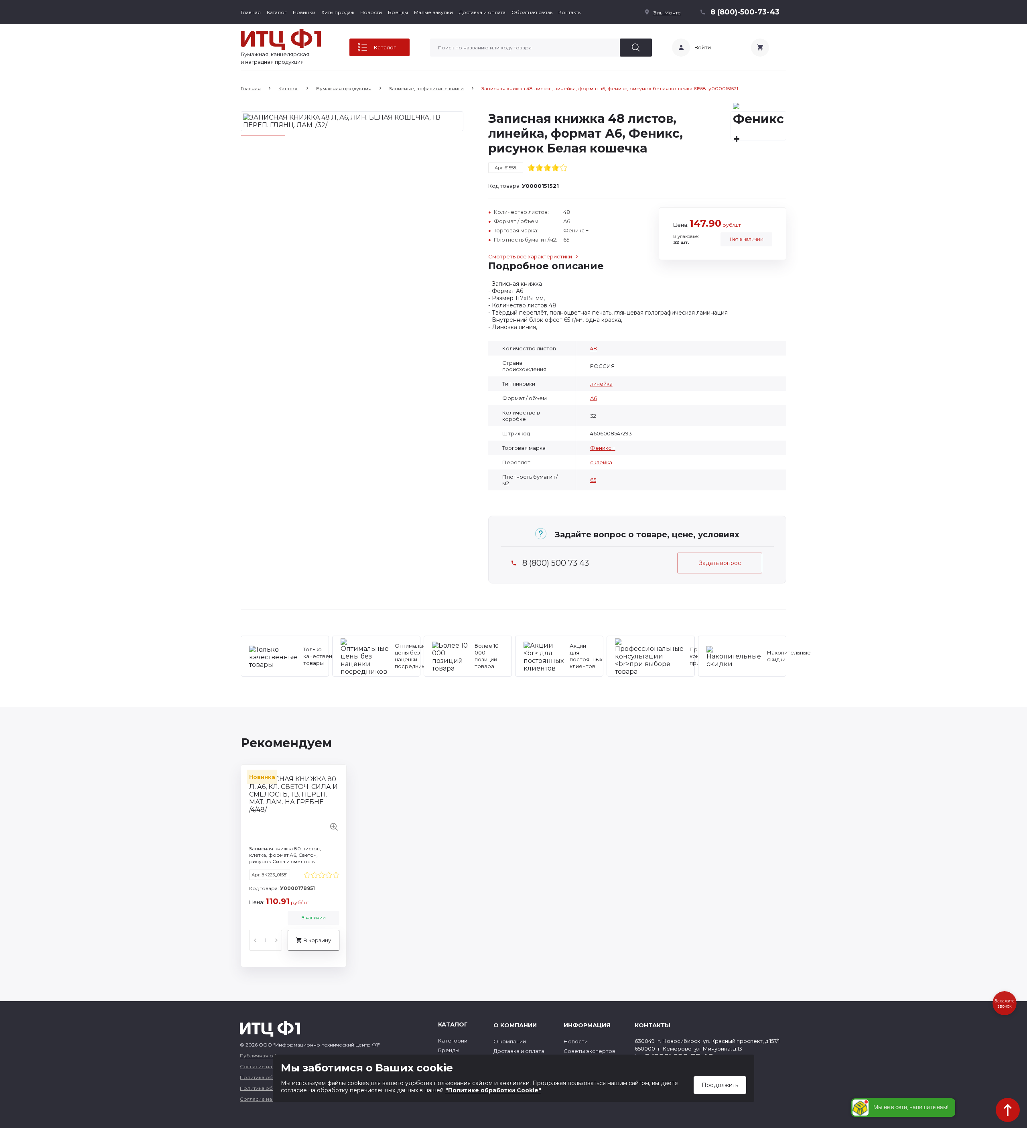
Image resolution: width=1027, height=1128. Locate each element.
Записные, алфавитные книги (426, 88)
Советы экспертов (589, 1051)
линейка (601, 383)
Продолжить (720, 1085)
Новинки (304, 12)
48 (593, 348)
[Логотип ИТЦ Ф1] (281, 39)
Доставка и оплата (482, 12)
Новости (371, 12)
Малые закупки (433, 12)
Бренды (398, 12)
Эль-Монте (667, 13)
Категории (452, 1040)
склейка (601, 462)
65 (593, 480)
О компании (509, 1041)
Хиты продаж (337, 12)
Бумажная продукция (343, 88)
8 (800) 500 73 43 (555, 563)
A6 (593, 398)
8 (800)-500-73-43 (744, 12)
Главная (251, 12)
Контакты (570, 12)
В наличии (313, 918)
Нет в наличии (746, 239)
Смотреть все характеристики (530, 256)
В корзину (317, 940)
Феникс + (602, 448)
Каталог (277, 12)
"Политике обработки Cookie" (493, 1090)
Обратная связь (531, 12)
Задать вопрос (720, 563)
